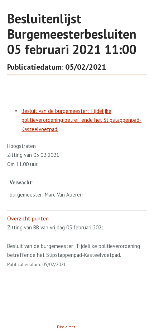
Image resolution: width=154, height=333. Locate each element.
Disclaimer (66, 326)
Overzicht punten (28, 218)
